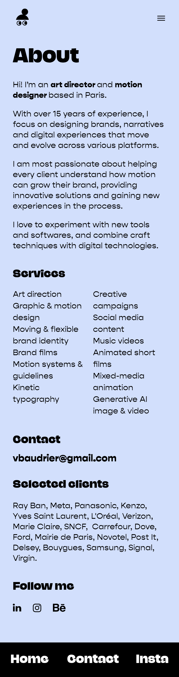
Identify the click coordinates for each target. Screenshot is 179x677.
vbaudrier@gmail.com (65, 458)
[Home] (29, 659)
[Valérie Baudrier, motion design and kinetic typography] (22, 18)
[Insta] (152, 659)
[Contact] (93, 659)
